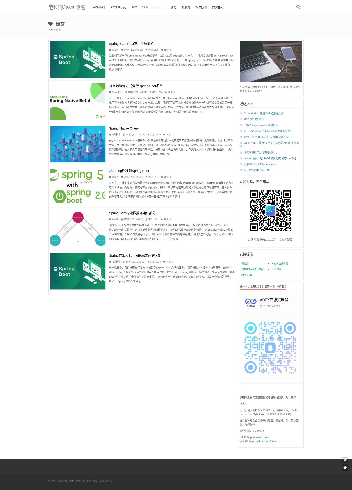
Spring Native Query (124, 128)
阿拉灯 (245, 263)
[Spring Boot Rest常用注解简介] (77, 59)
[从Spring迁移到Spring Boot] (77, 186)
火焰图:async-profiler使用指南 (261, 125)
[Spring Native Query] (77, 144)
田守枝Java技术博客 (252, 269)
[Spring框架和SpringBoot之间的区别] (77, 271)
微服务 (186, 7)
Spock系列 (118, 7)
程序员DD (246, 275)
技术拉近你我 (281, 263)
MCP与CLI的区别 (254, 119)
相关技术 (201, 7)
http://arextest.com (258, 437)
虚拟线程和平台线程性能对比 (260, 152)
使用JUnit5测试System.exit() (260, 164)
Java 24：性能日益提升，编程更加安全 (266, 136)
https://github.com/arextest (264, 441)
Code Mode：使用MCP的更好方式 (263, 113)
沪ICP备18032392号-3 (100, 481)
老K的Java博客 (67, 7)
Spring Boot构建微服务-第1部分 (132, 213)
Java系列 (98, 7)
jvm (134, 7)
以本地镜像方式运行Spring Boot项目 (136, 86)
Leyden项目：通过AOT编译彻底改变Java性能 (270, 158)
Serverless (152, 7)
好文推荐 (218, 7)
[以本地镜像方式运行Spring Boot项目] (77, 101)
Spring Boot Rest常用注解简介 (131, 43)
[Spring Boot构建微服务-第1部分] (77, 228)
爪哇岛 (172, 7)
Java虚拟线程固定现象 (257, 170)
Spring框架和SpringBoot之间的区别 (135, 255)
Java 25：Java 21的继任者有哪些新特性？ (268, 131)
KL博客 (277, 269)
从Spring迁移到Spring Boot (129, 171)
